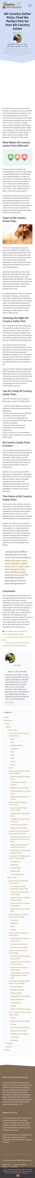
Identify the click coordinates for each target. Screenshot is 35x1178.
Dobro (11, 768)
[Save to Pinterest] (2, 591)
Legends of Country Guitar (19, 788)
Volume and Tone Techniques (20, 1009)
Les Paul (13, 1024)
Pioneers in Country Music (19, 947)
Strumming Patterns (17, 874)
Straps (12, 758)
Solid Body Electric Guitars (19, 1034)
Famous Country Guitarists (19, 825)
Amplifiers (13, 923)
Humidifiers (14, 749)
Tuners (12, 765)
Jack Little (17, 33)
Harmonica (9, 1043)
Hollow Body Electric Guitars (20, 1021)
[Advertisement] (17, 82)
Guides (6, 717)
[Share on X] (2, 586)
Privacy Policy (7, 1165)
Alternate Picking (16, 987)
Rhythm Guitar (15, 871)
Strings (12, 761)
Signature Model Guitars (18, 1031)
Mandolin (9, 1047)
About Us (5, 1167)
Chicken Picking (15, 993)
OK (18, 1175)
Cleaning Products (16, 745)
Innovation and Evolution (19, 944)
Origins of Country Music (18, 828)
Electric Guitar (12, 878)
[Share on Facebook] (2, 582)
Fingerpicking (15, 862)
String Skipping (15, 1003)
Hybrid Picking (15, 868)
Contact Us (14, 1167)
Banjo (7, 724)
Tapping (13, 1006)
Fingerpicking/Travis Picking (20, 996)
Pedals (12, 926)
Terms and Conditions (20, 1165)
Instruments (8, 720)
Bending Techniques (17, 990)
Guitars (8, 727)
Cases (12, 742)
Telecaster (14, 1040)
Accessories (9, 631)
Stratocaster (14, 1037)
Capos (12, 739)
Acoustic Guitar (12, 730)
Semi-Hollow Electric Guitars (20, 1027)
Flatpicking (14, 865)
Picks (12, 752)
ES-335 (12, 1018)
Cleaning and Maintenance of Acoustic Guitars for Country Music (20, 839)
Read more (10, 703)
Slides (12, 755)
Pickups (13, 930)
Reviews (7, 1050)
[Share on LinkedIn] (2, 596)
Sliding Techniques (16, 999)
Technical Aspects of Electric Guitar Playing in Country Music (20, 975)
